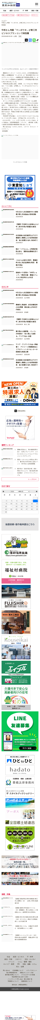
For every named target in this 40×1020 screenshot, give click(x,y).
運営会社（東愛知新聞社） (20, 984)
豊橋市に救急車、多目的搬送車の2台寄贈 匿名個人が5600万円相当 (27, 307)
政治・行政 (35, 10)
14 (31, 503)
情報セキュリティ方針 (27, 972)
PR (18, 964)
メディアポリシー (31, 970)
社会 (4, 10)
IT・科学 (25, 10)
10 (11, 503)
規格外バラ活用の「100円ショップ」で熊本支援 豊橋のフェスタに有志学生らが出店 (27, 275)
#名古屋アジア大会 (8, 15)
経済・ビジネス (14, 10)
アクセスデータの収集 (28, 974)
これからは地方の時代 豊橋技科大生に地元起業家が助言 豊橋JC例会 (27, 262)
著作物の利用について (12, 974)
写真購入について (13, 981)
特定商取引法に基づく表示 (20, 977)
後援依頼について (26, 981)
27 (26, 509)
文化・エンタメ (30, 959)
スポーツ (18, 959)
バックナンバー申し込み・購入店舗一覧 (20, 979)
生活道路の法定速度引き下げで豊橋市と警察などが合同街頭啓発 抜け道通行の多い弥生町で (27, 238)
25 (16, 509)
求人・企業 (20, 966)
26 (21, 509)
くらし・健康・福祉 (25, 962)
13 (26, 503)
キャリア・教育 (8, 964)
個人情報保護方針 (11, 972)
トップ (4, 20)
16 (6, 506)
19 (21, 506)
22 (37, 506)
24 (11, 509)
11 (16, 503)
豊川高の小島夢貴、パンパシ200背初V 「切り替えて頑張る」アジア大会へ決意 (26, 334)
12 (21, 503)
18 (16, 506)
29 (37, 509)
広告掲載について (18, 970)
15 (37, 503)
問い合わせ (6, 970)
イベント (11, 962)
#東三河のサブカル (23, 15)
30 (6, 512)
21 (31, 506)
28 (31, 509)
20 (26, 506)
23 (6, 509)
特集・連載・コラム (30, 964)
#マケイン (35, 15)
